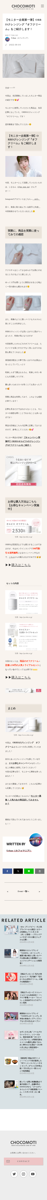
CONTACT (23, 1161)
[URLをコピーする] (40, 871)
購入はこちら (21, 565)
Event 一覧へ (23, 891)
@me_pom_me (23, 187)
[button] (7, 871)
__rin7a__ (36, 199)
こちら (11, 557)
